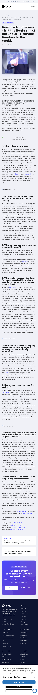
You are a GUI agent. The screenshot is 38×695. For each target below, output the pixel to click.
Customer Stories (7, 654)
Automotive (23, 632)
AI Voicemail (24, 624)
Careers (22, 656)
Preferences (19, 691)
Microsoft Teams (30, 154)
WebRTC (25, 261)
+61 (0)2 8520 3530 (19, 527)
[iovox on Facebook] (5, 624)
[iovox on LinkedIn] (10, 624)
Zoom (17, 174)
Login (23, 1)
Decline (19, 687)
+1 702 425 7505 (17, 523)
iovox (3, 15)
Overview (5, 632)
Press (22, 659)
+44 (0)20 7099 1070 (16, 525)
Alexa (6, 372)
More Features (7, 646)
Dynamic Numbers (8, 638)
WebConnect (13, 287)
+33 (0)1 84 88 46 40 (16, 529)
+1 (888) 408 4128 (15, 1)
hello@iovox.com (22, 511)
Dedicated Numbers (8, 635)
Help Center (5, 662)
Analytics (5, 643)
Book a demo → (11, 588)
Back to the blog (26, 588)
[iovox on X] (2, 624)
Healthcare (23, 638)
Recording (6, 640)
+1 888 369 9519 (27, 513)
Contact (22, 662)
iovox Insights (6, 392)
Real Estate (23, 635)
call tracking (8, 22)
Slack (31, 174)
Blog (7, 15)
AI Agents (23, 608)
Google (26, 174)
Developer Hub (6, 659)
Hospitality (23, 640)
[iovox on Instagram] (7, 624)
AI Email (24, 619)
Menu (33, 6)
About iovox (24, 654)
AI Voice (24, 611)
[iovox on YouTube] (13, 624)
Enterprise (23, 643)
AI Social (24, 616)
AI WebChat (25, 614)
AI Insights (23, 622)
